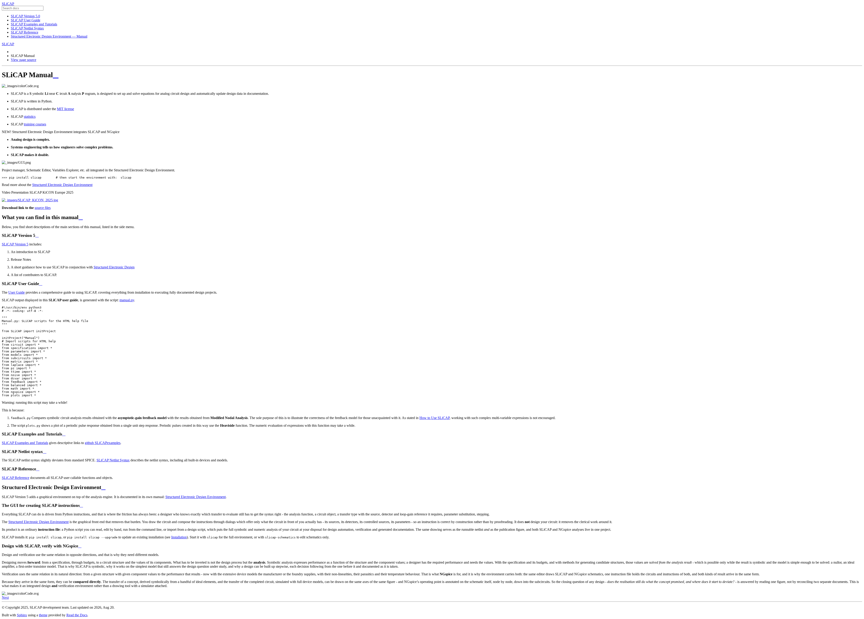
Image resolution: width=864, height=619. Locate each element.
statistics (30, 116)
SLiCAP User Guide (25, 20)
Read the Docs (76, 615)
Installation (179, 537)
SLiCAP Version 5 (15, 244)
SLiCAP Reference (24, 32)
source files (43, 208)
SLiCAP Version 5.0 (25, 16)
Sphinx (22, 615)
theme (43, 615)
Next (5, 597)
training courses (35, 124)
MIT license (65, 109)
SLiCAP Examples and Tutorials (34, 24)
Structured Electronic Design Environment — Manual (49, 36)
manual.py (126, 300)
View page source (23, 60)
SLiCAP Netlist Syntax (27, 28)
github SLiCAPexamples (102, 443)
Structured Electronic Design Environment (62, 185)
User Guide (16, 292)
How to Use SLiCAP (434, 418)
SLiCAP (8, 4)
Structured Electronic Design (114, 267)
